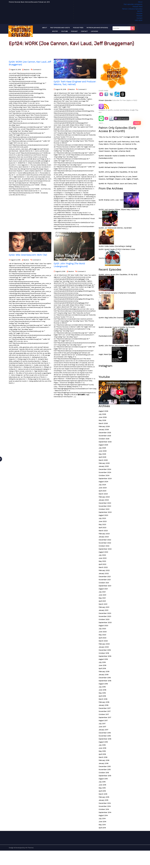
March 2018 (103, 699)
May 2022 (102, 561)
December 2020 (105, 613)
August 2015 (103, 779)
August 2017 (103, 720)
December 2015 (105, 766)
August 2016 (103, 742)
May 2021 (102, 598)
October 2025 (104, 439)
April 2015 (102, 791)
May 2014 (102, 825)
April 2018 (102, 696)
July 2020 (102, 629)
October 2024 (104, 475)
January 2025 (104, 466)
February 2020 (104, 644)
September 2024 (105, 478)
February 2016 (104, 760)
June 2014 (102, 822)
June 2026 (103, 417)
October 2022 (104, 546)
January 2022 (104, 573)
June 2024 (103, 488)
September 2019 (105, 656)
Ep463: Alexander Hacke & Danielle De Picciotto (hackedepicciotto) (117, 157)
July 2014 (102, 818)
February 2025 (104, 463)
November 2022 (105, 543)
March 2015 (103, 794)
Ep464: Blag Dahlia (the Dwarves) (111, 318)
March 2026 (103, 423)
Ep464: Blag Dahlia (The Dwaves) (111, 163)
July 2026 (102, 414)
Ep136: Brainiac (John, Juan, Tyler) (111, 200)
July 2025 (102, 448)
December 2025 (105, 433)
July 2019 (102, 662)
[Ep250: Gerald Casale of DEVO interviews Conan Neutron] (112, 258)
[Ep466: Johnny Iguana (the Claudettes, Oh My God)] (106, 283)
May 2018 (102, 693)
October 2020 (104, 619)
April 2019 (102, 668)
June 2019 (102, 665)
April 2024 (102, 491)
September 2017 (105, 717)
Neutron (26, 69)
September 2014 (105, 812)
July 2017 (102, 724)
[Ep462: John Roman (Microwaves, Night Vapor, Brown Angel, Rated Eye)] (119, 354)
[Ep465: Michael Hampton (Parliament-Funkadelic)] (106, 302)
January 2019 (103, 675)
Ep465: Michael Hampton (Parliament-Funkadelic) (117, 167)
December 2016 (105, 733)
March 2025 (103, 460)
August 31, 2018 (15, 69)
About (140, 2)
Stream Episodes (105, 100)
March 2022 (103, 567)
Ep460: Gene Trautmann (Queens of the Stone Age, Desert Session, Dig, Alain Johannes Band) (118, 150)
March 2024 (103, 494)
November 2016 (105, 736)
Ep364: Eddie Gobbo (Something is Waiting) (115, 246)
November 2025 (105, 436)
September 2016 (105, 739)
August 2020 (103, 625)
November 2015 (105, 769)
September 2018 (105, 681)
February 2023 (104, 534)
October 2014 (104, 809)
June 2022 (103, 558)
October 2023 (104, 509)
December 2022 (105, 540)
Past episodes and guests (133, 4)
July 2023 (102, 518)
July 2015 (102, 782)
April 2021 (102, 601)
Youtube (139, 13)
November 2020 (105, 616)
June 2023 (103, 521)
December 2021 (105, 576)
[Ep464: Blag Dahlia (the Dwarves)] (131, 318)
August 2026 (103, 411)
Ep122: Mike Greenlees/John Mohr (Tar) (28, 255)
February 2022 (104, 570)
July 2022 (102, 555)
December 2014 (105, 803)
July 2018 (102, 687)
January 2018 (103, 705)
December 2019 (105, 650)
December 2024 (105, 469)
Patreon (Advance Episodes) (132, 9)
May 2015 (102, 788)
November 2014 (105, 806)
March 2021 (103, 604)
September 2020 (105, 622)
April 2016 (102, 754)
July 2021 (102, 592)
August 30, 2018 (60, 89)
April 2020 (102, 638)
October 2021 (104, 583)
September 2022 (105, 549)
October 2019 (104, 653)
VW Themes (29, 847)
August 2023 (103, 515)
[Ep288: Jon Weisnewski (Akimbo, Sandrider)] (106, 237)
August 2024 (103, 482)
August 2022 (103, 552)
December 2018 (105, 678)
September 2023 (105, 512)
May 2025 (102, 454)
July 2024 (102, 485)
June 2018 (102, 690)
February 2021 (104, 607)
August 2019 (103, 659)
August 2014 (103, 815)
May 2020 (102, 635)
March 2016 (103, 757)
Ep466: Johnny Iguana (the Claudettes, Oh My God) (118, 172)
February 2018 (104, 702)
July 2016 (102, 745)
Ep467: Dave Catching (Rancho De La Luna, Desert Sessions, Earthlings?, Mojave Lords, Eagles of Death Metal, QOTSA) (118, 178)
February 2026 (104, 426)
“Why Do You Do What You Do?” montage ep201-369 (119, 137)
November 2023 (105, 506)
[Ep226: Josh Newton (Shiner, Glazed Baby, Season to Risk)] (110, 218)
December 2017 (105, 708)
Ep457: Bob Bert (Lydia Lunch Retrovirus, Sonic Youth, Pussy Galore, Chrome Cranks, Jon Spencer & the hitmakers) (119, 143)
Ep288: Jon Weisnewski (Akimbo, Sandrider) (115, 228)
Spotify (139, 11)
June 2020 (103, 632)
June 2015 (102, 785)
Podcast (139, 16)
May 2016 (102, 751)
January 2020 (104, 647)
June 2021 (102, 595)
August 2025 (103, 445)
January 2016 (103, 763)
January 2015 (103, 800)
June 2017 (102, 727)
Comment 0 (36, 69)
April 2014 (102, 828)
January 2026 (104, 429)
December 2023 (105, 503)
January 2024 (104, 500)
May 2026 (102, 420)
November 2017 (105, 711)
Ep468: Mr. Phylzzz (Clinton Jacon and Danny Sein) (118, 183)
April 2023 (102, 527)
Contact (139, 18)
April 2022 (102, 564)
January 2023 (104, 537)
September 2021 (105, 586)
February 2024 (104, 497)
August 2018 (103, 684)
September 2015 (105, 776)
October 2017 (104, 714)
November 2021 (105, 580)
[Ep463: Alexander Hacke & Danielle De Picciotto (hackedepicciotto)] (120, 336)
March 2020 (103, 641)
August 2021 (103, 589)
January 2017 (103, 730)
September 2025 (105, 442)
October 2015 (104, 773)
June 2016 (102, 748)
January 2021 (103, 610)
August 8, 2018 (60, 271)
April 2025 (102, 457)
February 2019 (104, 671)
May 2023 (102, 524)
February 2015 (104, 797)
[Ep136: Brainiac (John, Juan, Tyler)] (131, 200)
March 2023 (103, 531)
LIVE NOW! (138, 20)
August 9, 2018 (15, 260)
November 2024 (105, 472)
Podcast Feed (137, 6)
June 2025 (103, 451)
